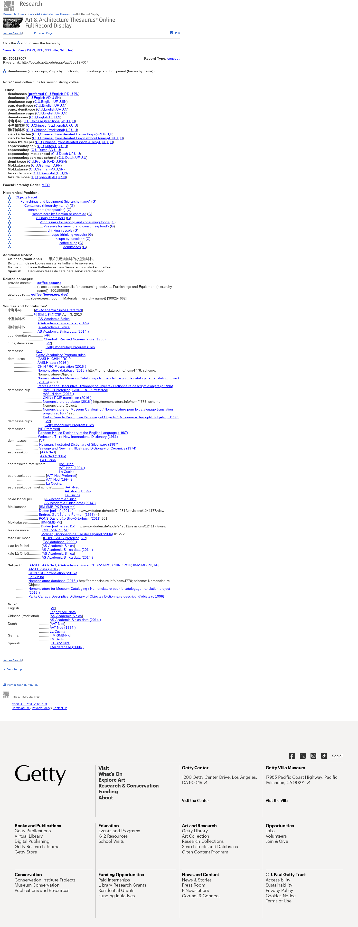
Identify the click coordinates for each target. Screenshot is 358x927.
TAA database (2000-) (60, 542)
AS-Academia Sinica (54, 319)
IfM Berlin (57, 639)
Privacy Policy (41, 708)
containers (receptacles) (47, 210)
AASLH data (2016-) (53, 363)
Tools (30, 14)
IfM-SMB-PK (51, 522)
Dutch (42, 150)
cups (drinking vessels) (69, 234)
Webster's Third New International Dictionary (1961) (78, 437)
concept (173, 58)
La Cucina (48, 460)
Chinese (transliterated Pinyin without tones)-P (75, 138)
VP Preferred (49, 429)
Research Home (14, 14)
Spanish (45, 177)
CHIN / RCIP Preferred (89, 390)
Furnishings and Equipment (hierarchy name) (55, 201)
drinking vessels (60, 230)
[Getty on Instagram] (313, 756)
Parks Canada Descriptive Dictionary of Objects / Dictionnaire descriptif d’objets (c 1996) (105, 386)
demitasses (72, 247)
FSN (62, 161)
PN (76, 94)
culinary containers (50, 218)
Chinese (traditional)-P (47, 121)
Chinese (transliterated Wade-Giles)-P (72, 142)
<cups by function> (70, 239)
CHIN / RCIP (61, 359)
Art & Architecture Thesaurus (55, 14)
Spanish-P (48, 173)
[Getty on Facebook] (292, 756)
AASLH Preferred (57, 390)
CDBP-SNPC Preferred (61, 538)
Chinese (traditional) (49, 125)
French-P (42, 161)
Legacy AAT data (63, 612)
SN (57, 98)
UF (55, 101)
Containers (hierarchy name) (46, 205)
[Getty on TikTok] (324, 756)
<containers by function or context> (59, 214)
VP (47, 335)
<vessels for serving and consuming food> (76, 226)
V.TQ (46, 185)
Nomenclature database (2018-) (62, 370)
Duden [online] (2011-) (56, 511)
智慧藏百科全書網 (47, 314)
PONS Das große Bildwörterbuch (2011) (70, 518)
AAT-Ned (48, 452)
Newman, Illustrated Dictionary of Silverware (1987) (78, 444)
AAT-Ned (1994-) (53, 456)
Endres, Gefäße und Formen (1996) (67, 514)
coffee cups (68, 243)
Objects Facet (26, 197)
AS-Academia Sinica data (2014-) (63, 323)
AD (48, 98)
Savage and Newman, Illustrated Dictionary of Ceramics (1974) (87, 448)
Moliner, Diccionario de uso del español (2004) (77, 534)
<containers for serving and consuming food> (75, 222)
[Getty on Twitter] (303, 756)
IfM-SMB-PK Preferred (57, 507)
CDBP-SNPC (52, 530)
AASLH (43, 359)
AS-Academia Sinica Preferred (58, 310)
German (45, 165)
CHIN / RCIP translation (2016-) (62, 366)
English (39, 98)
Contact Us (60, 708)
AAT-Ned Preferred (61, 476)
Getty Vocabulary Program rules (70, 347)
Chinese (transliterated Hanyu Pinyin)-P (70, 134)
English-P (59, 94)
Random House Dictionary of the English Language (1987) (83, 433)
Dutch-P (51, 146)
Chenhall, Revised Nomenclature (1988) (75, 339)
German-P (44, 169)
